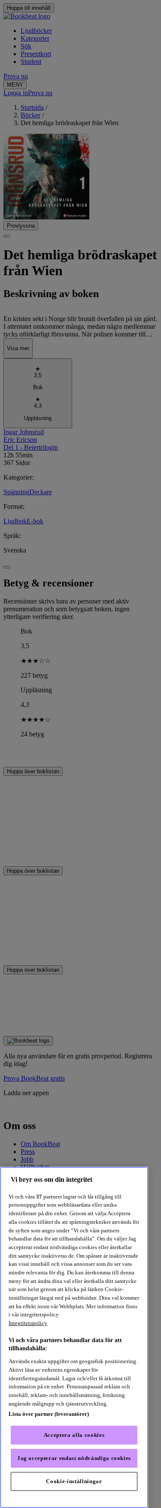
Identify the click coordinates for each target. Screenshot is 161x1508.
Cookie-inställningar (74, 1481)
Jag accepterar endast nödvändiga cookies (74, 1458)
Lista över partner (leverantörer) (49, 1414)
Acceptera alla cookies (74, 1435)
